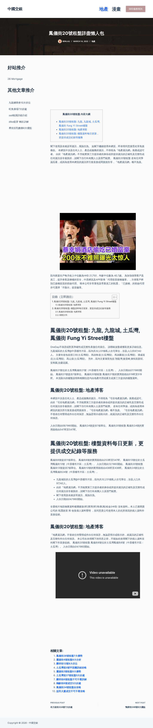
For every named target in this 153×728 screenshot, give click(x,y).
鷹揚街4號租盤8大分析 (68, 659)
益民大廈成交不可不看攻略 (70, 691)
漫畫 (116, 9)
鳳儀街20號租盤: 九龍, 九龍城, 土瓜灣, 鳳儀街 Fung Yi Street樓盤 (85, 301)
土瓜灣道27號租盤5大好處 (70, 675)
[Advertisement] (97, 85)
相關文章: (63, 315)
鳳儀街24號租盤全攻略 (68, 687)
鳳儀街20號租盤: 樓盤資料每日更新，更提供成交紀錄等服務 (82, 308)
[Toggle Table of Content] (113, 297)
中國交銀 (15, 9)
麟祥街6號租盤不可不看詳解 (71, 679)
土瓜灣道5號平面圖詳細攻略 (71, 667)
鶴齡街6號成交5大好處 (68, 683)
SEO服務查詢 (135, 8)
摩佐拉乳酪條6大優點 (20, 127)
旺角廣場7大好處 (18, 109)
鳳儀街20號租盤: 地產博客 (73, 129)
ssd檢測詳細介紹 (18, 115)
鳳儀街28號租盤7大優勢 (69, 655)
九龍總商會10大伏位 (19, 102)
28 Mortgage (15, 78)
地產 (103, 9)
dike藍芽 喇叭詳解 (19, 121)
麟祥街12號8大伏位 (66, 663)
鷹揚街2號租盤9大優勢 (68, 671)
